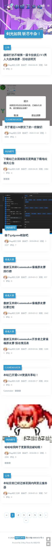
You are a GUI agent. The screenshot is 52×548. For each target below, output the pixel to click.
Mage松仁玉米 (14, 65)
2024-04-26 (29, 65)
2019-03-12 (29, 313)
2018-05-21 (29, 493)
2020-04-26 (29, 169)
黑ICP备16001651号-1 (35, 538)
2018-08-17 (29, 381)
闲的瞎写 (9, 151)
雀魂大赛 (9, 259)
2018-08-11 (30, 453)
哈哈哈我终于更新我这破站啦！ (24, 447)
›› (26, 520)
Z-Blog (23, 543)
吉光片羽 (36, 543)
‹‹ (6, 515)
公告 (7, 47)
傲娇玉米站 (20, 538)
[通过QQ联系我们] (48, 539)
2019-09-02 (30, 241)
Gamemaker (14, 119)
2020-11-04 (30, 133)
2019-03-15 (29, 277)
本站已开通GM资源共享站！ (20, 374)
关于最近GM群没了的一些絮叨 (23, 127)
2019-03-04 (29, 349)
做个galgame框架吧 (16, 235)
